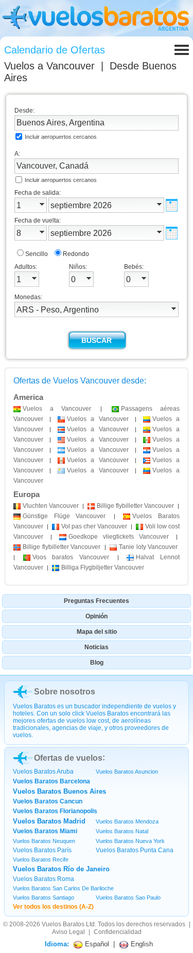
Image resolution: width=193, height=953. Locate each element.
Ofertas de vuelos (68, 758)
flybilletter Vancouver (135, 505)
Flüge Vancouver (64, 516)
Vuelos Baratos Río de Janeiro (61, 869)
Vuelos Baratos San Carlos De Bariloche (63, 888)
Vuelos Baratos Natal (122, 831)
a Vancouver (57, 408)
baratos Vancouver (70, 557)
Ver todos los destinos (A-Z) (53, 906)
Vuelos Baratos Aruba (43, 771)
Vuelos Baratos (63, 924)
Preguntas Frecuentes (96, 600)
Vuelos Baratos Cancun (47, 801)
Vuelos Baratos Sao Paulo (128, 897)
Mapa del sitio (97, 631)
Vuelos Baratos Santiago (43, 897)
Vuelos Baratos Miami (45, 831)
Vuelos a (49, 65)
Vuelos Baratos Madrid (49, 821)
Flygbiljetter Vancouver (102, 567)
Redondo (76, 254)
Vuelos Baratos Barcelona (51, 781)
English (141, 944)
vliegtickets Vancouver (118, 536)
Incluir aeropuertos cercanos (61, 137)
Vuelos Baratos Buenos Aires (59, 791)
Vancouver (51, 505)
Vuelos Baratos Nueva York (130, 841)
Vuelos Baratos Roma (43, 879)
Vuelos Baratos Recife (40, 859)
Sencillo (36, 254)
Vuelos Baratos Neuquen (44, 841)
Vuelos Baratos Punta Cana (134, 850)
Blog (96, 662)
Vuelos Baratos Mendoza (127, 821)
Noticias (96, 647)
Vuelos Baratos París (42, 850)
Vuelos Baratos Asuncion (127, 771)
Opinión (96, 616)
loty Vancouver (148, 547)
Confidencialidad (118, 932)
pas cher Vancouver (94, 526)
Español (96, 944)
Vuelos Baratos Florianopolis (55, 811)
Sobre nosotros (64, 691)
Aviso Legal (68, 932)
